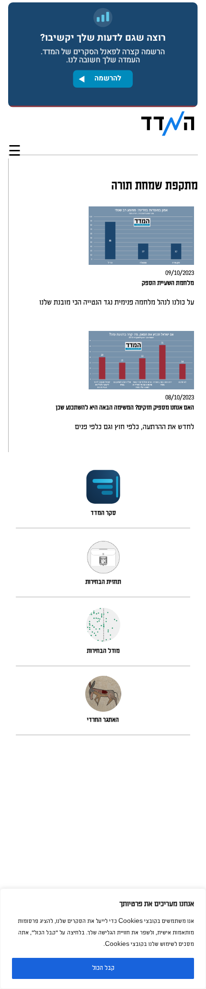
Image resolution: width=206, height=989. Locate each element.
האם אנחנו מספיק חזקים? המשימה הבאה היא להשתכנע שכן (125, 407)
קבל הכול (103, 968)
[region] (103, 938)
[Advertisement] (103, 866)
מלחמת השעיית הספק (168, 283)
